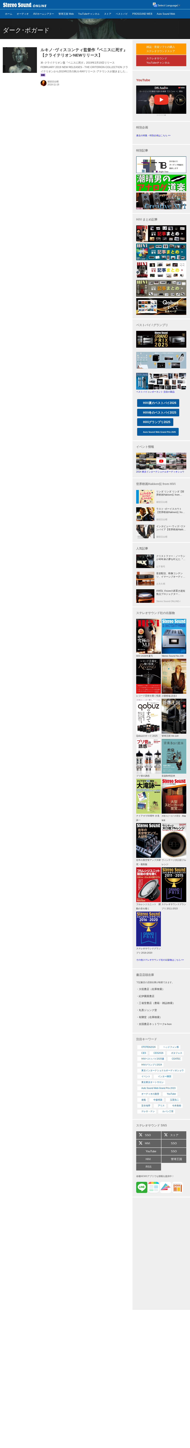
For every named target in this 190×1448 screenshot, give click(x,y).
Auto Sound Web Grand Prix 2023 (158, 1088)
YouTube (171, 1094)
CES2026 (158, 1053)
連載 (143, 1100)
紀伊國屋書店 (146, 996)
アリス (161, 1105)
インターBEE (164, 1076)
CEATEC (176, 1059)
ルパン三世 (167, 1111)
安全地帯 (145, 1105)
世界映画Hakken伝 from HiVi (156, 484)
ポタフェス (176, 1053)
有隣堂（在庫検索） (150, 1017)
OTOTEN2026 (148, 1047)
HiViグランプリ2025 (156, 422)
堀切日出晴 (53, 81)
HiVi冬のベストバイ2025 (159, 412)
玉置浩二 (174, 1100)
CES (143, 1053)
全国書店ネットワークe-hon (155, 1024)
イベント (145, 1076)
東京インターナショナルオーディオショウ (162, 1070)
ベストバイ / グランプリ (152, 325)
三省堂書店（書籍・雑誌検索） (157, 1003)
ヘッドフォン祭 (171, 1047)
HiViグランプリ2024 (151, 1065)
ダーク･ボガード (26, 30)
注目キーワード (146, 1039)
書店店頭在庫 (145, 974)
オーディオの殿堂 (150, 1094)
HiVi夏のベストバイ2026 (159, 402)
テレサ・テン (148, 1111)
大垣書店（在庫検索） (152, 989)
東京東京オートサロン (152, 1082)
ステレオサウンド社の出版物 (155, 613)
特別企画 (142, 127)
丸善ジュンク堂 (148, 1010)
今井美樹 (176, 1105)
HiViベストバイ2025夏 (152, 1059)
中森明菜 (157, 1100)
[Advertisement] (161, 1254)
